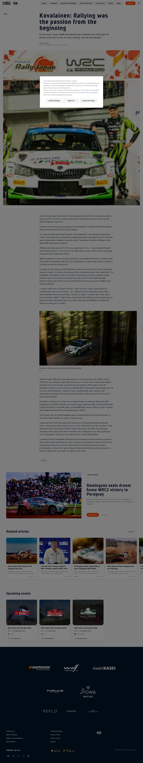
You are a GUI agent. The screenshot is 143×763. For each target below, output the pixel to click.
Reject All (71, 100)
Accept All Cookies (88, 100)
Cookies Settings (54, 100)
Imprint (95, 92)
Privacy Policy (84, 92)
